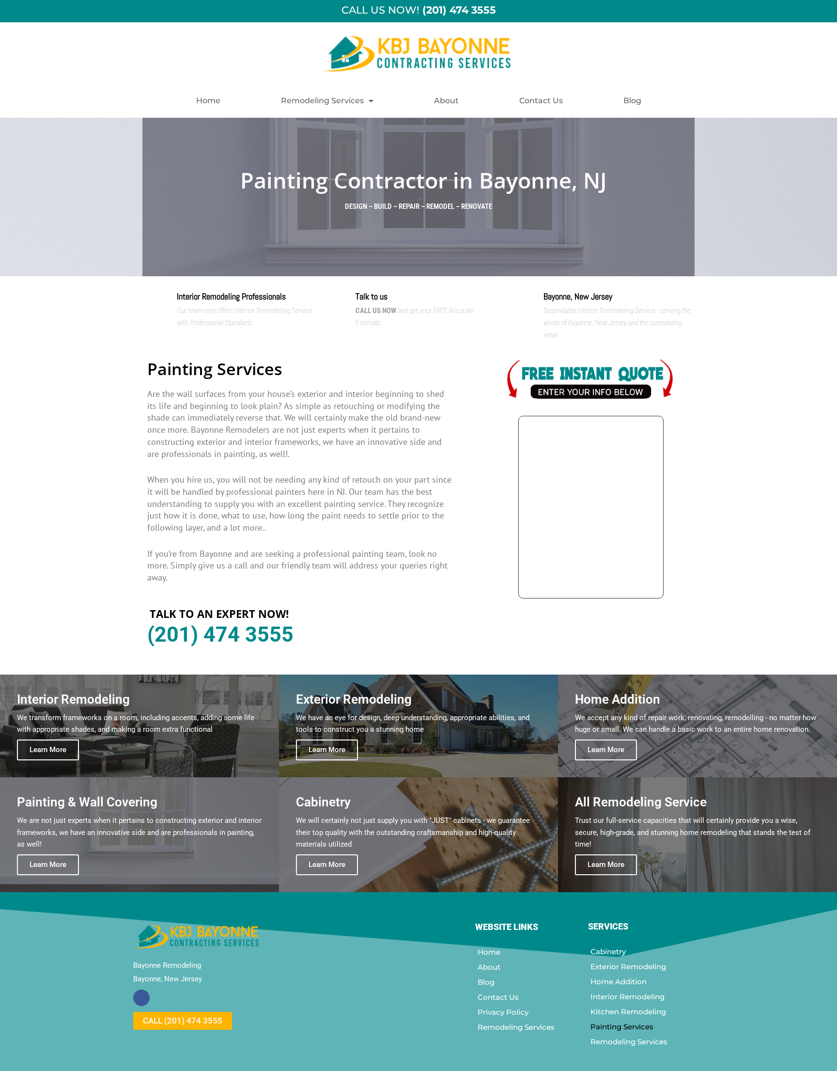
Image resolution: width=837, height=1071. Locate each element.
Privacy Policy (503, 1012)
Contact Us (541, 100)
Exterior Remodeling (628, 966)
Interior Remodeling (627, 996)
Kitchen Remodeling (628, 1011)
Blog (632, 100)
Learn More (48, 749)
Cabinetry (608, 951)
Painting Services (621, 1026)
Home (208, 100)
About (446, 100)
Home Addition (618, 981)
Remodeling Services (322, 100)
